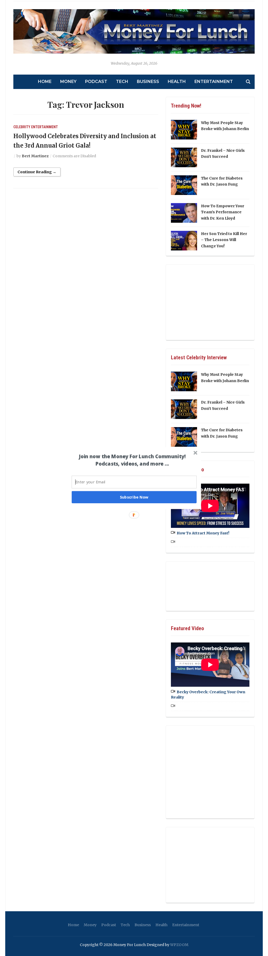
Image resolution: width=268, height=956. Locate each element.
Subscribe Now (134, 497)
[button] (132, 460)
